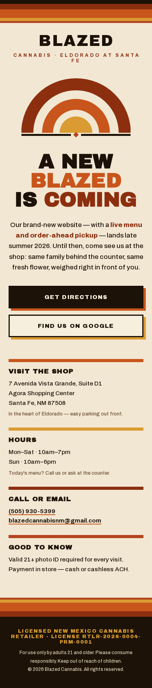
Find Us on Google (76, 326)
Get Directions (76, 297)
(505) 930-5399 (32, 511)
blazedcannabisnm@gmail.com (55, 520)
